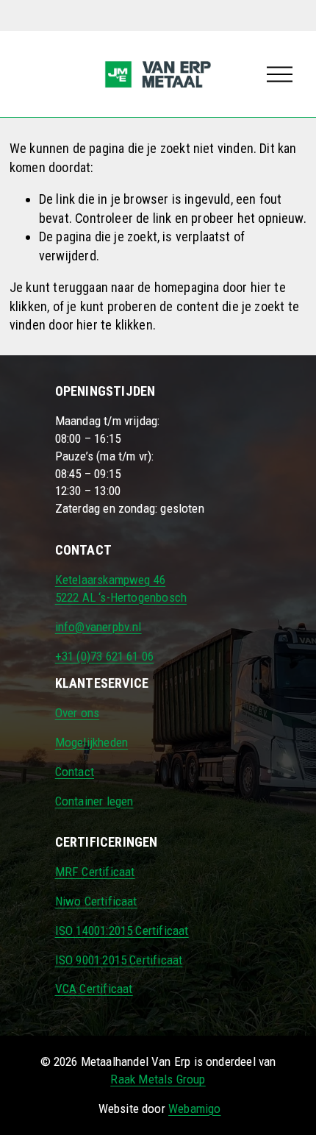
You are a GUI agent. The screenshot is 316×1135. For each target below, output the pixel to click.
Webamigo (194, 1108)
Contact (74, 771)
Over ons (77, 712)
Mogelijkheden (91, 742)
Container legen (94, 801)
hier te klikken (114, 324)
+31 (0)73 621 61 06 (104, 656)
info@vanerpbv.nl (98, 626)
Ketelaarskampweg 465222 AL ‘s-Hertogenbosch (121, 588)
